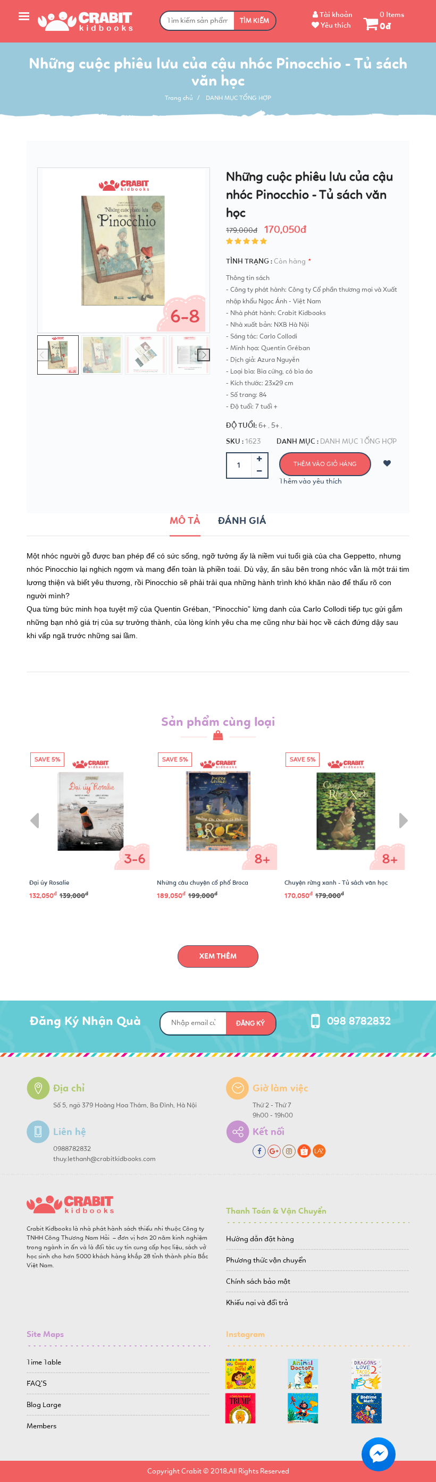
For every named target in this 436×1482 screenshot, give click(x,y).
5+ (275, 425)
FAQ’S (37, 1383)
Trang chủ (179, 97)
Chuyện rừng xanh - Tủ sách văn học (336, 882)
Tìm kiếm (254, 20)
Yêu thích (335, 25)
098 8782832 (359, 1020)
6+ (262, 425)
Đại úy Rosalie (49, 882)
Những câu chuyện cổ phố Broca (202, 882)
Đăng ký (250, 1023)
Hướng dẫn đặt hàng (260, 1238)
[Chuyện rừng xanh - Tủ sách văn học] (346, 811)
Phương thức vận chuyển (266, 1260)
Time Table (44, 1362)
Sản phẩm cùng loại (218, 722)
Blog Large (44, 1404)
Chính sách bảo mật (258, 1281)
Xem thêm (218, 956)
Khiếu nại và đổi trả (257, 1302)
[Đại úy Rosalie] (90, 811)
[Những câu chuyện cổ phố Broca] (218, 811)
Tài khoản (335, 14)
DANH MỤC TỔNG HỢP (238, 97)
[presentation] (33, 813)
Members (41, 1425)
